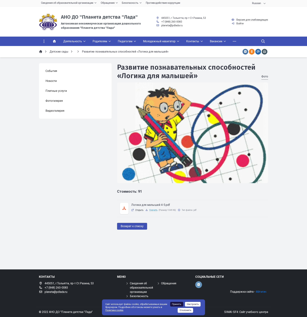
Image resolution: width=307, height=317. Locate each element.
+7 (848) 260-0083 (171, 21)
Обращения (168, 283)
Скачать (153, 210)
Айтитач (261, 291)
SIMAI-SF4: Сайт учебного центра (246, 312)
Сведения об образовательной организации (141, 288)
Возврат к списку (132, 226)
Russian (256, 3)
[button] (192, 179)
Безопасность (139, 296)
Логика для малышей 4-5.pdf (150, 205)
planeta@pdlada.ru (172, 25)
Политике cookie (114, 310)
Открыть (139, 210)
